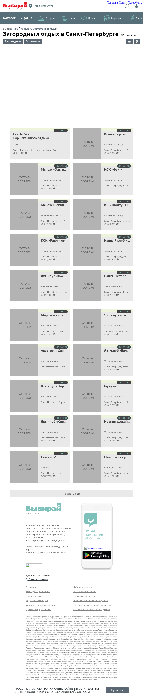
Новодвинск (64, 657)
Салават (64, 664)
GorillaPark (21, 134)
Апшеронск (63, 619)
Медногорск (36, 650)
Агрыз (65, 616)
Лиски (115, 646)
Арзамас (71, 619)
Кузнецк (71, 643)
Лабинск (43, 646)
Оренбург (44, 659)
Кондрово (88, 641)
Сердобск (70, 666)
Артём (85, 619)
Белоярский (30, 623)
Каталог (9, 18)
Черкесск (55, 677)
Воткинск (113, 628)
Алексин (104, 616)
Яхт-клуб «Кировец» (57, 386)
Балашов (57, 621)
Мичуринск (79, 650)
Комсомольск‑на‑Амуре (59, 641)
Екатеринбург (106, 632)
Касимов (37, 639)
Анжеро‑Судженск (44, 619)
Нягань (100, 657)
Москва (28, 616)
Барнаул (64, 621)
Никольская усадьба (120, 457)
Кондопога (80, 641)
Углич (76, 672)
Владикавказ (30, 628)
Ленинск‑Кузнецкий (74, 646)
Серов (77, 666)
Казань (54, 637)
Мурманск (29, 652)
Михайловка (70, 650)
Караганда (29, 639)
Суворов (36, 670)
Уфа (67, 675)
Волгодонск (56, 628)
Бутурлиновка (47, 625)
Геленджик (88, 630)
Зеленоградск (54, 634)
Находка (29, 655)
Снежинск (108, 666)
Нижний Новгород (32, 657)
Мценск (42, 652)
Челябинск (38, 677)
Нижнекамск (101, 655)
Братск (91, 623)
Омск (115, 657)
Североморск (42, 666)
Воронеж (97, 628)
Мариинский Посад (96, 648)
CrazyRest (48, 457)
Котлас (109, 641)
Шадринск (90, 677)
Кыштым (35, 646)
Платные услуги (34, 596)
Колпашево (37, 641)
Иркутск (114, 634)
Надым (77, 652)
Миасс (44, 650)
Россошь (114, 661)
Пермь (114, 659)
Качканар (43, 639)
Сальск (77, 664)
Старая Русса (90, 668)
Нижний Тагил (45, 657)
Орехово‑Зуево (55, 659)
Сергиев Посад (60, 666)
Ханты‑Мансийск (95, 675)
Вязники (52, 630)
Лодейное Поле (32, 648)
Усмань (28, 675)
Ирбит (108, 634)
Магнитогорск (65, 648)
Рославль (106, 661)
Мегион (28, 650)
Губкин (43, 632)
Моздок (95, 650)
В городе (50, 18)
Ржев (100, 661)
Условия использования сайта (41, 605)
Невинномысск (47, 655)
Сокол (115, 666)
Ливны (101, 646)
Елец (27, 634)
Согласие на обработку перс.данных (91, 609)
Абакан (46, 616)
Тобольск (29, 672)
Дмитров (89, 632)
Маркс (106, 648)
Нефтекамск (67, 655)
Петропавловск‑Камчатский (36, 661)
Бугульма (104, 623)
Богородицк (75, 623)
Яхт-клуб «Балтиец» (120, 351)
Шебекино (110, 677)
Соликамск (30, 668)
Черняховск (63, 677)
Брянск (97, 623)
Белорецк (103, 621)
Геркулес (111, 386)
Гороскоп (116, 18)
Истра (35, 637)
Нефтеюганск (77, 655)
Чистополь (77, 677)
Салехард (71, 664)
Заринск (46, 634)
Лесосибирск (93, 646)
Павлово (72, 659)
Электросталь (31, 679)
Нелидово (57, 655)
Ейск (99, 632)
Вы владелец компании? (38, 591)
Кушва (28, 646)
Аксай (81, 616)
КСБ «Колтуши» (116, 205)
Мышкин (55, 652)
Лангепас (50, 646)
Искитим (29, 637)
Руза (47, 664)
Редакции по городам (37, 600)
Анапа (28, 619)
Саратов (95, 664)
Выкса (34, 630)
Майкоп (73, 648)
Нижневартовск (90, 655)
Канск (115, 637)
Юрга (73, 679)
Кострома (103, 641)
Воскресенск (105, 628)
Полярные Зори (60, 661)
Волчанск (83, 628)
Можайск (88, 650)
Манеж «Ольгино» (55, 169)
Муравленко (112, 650)
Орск (65, 659)
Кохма (115, 641)
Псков (74, 661)
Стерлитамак (112, 668)
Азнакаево (71, 616)
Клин (103, 639)
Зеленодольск (65, 634)
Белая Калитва (73, 621)
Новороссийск (74, 657)
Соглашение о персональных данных (92, 605)
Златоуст (82, 634)
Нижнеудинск (112, 655)
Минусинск (61, 650)
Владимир (39, 628)
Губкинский (51, 632)
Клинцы (108, 639)
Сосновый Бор (52, 668)
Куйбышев (78, 643)
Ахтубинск (29, 621)
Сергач (50, 666)
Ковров (114, 639)
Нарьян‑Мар (112, 652)
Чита (84, 677)
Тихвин (114, 670)
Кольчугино (46, 641)
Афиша (26, 18)
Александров (96, 616)
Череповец (47, 677)
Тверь (94, 670)
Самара (83, 664)
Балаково (43, 621)
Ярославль (93, 679)
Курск (115, 643)
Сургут (48, 670)
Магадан (56, 648)
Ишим (40, 637)
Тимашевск (107, 670)
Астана (106, 619)
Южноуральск (65, 679)
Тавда (69, 670)
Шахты (103, 677)
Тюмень (71, 672)
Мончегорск (102, 650)
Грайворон (30, 632)
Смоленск (99, 666)
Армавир (78, 619)
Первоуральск (105, 659)
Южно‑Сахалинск (53, 679)
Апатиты (55, 619)
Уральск (109, 672)
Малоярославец (83, 648)
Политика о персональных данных (90, 600)
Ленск (84, 646)
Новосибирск (85, 657)
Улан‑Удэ (88, 672)
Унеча (103, 672)
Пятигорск (88, 661)
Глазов (95, 630)
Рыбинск (52, 664)
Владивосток (112, 625)
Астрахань (113, 619)
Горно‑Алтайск (103, 630)
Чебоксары (30, 677)
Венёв (93, 625)
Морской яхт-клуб (55, 315)
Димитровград (80, 632)
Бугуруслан (113, 623)
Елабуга (114, 632)
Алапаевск (87, 616)
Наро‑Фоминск (101, 652)
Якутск (77, 679)
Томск (43, 672)
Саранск (89, 664)
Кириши (77, 639)
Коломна (29, 641)
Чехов (70, 677)
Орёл (37, 659)
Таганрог (74, 670)
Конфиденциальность (84, 596)
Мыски (48, 652)
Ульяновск (96, 672)
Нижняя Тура (55, 657)
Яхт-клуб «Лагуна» (119, 315)
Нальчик (92, 652)
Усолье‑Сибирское (39, 675)
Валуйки (55, 625)
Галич (76, 630)
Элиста (38, 679)
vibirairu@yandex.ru (54, 534)
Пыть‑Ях (80, 661)
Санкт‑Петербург (38, 616)
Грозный (37, 632)
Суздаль (42, 670)
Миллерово (51, 650)
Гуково (58, 632)
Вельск (87, 625)
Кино (72, 18)
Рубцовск (41, 664)
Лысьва (41, 648)
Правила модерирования (38, 609)
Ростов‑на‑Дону (31, 664)
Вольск (90, 628)
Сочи (60, 668)
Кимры (63, 639)
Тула (66, 672)
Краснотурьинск (41, 643)
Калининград (62, 637)
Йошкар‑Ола (47, 637)
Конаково (72, 641)
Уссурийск (51, 675)
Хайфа (85, 675)
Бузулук (38, 625)
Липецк (108, 646)
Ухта (71, 675)
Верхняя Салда (101, 625)
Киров (83, 639)
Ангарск (34, 619)
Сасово (106, 664)
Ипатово (102, 634)
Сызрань (54, 670)
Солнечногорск (40, 668)
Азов (77, 616)
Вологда (70, 628)
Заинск (39, 634)
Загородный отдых (45, 28)
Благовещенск (65, 623)
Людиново (49, 648)
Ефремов (33, 634)
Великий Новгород (77, 625)
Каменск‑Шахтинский (95, 637)
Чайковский (112, 675)
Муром (36, 652)
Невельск (36, 655)
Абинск (59, 616)
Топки (47, 672)
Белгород (83, 621)
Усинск (114, 672)
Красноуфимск (52, 643)
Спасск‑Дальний (69, 668)
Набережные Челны (66, 652)
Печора (50, 661)
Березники (39, 623)
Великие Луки (64, 625)
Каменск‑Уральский (80, 637)
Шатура (97, 677)
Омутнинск (30, 659)
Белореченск (112, 621)
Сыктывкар (62, 670)
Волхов (76, 628)
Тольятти (36, 672)
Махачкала (113, 648)
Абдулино (53, 616)
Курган (100, 643)
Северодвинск (31, 666)
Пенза (96, 659)
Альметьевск (112, 616)
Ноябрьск (94, 657)
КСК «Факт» (113, 169)
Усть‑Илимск (60, 675)
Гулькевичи (65, 632)
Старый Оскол (101, 668)
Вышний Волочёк (42, 630)
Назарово (84, 652)
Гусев (72, 632)
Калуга (70, 637)
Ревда (95, 661)
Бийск (46, 623)
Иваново (89, 634)
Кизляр (57, 639)
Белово (96, 621)
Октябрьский (108, 657)
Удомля (82, 672)
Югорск (44, 679)
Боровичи (84, 623)
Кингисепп (70, 639)
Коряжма (96, 641)
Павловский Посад (84, 659)
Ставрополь (80, 668)
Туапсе (61, 672)
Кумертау (94, 643)
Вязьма (58, 630)
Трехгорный (54, 672)
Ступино (29, 670)
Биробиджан (54, 623)
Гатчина (81, 630)
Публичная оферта (82, 587)
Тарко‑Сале (88, 670)
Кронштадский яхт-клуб (123, 422)
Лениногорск (60, 646)
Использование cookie (84, 591)
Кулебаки (86, 643)
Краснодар (30, 643)
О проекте (31, 587)
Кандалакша (108, 637)
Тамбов (80, 670)
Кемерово (51, 639)
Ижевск (95, 634)
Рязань (58, 664)
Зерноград (74, 634)
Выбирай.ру (10, 28)
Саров (101, 664)
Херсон (104, 675)
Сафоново (113, 664)
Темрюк (100, 670)
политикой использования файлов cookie (59, 692)
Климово (97, 639)
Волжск (64, 628)
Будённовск (30, 625)
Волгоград (47, 628)
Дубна (95, 632)
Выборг (28, 630)
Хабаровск (78, 675)
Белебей (90, 621)
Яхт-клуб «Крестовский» (60, 422)
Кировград (90, 639)
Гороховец (113, 630)
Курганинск (108, 643)
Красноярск (63, 643)
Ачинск (36, 621)
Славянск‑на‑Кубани (87, 666)
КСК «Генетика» (53, 240)
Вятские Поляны (67, 630)
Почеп (68, 661)
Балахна (50, 621)
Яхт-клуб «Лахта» (54, 276)
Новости (93, 18)
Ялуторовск (84, 679)
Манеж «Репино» (54, 205)
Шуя (115, 677)
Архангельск (92, 619)
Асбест (100, 619)
